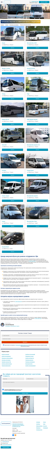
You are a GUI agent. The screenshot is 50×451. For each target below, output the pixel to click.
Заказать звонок (44, 2)
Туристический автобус (6, 365)
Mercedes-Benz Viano (32, 221)
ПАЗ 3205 (4, 145)
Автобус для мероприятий (30, 365)
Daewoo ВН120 (5, 119)
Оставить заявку (25, 393)
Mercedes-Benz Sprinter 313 (33, 145)
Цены (44, 424)
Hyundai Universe (31, 68)
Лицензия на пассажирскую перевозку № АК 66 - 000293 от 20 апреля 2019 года (18, 425)
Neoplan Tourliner (6, 68)
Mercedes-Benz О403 (32, 43)
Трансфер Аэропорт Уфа (6, 361)
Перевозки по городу (29, 356)
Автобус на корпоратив (6, 356)
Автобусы (38, 424)
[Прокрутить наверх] (4, 448)
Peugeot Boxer (30, 170)
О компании (45, 427)
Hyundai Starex (5, 246)
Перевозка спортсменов (30, 361)
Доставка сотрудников (6, 360)
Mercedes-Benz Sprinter (32, 195)
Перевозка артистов (29, 360)
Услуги (44, 422)
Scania (3, 43)
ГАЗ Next (4, 170)
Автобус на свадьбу (5, 354)
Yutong (3, 94)
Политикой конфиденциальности (22, 345)
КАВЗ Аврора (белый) (32, 119)
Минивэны (38, 427)
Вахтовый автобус (28, 363)
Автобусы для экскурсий (30, 354)
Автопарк (38, 422)
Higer (28, 94)
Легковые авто (39, 429)
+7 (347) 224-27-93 (34, 1)
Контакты (45, 426)
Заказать (12, 47)
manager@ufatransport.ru (6, 444)
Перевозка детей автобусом (7, 358)
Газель (3, 221)
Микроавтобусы (39, 426)
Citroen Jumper (5, 195)
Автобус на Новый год (29, 358)
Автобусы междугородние (7, 363)
